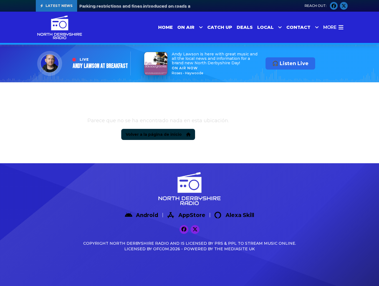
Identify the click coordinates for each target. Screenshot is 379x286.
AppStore (191, 215)
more (329, 27)
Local (265, 27)
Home (165, 27)
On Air (185, 27)
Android (147, 215)
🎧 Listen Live (290, 63)
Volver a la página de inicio (154, 134)
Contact (298, 27)
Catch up (219, 27)
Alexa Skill (240, 215)
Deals (245, 27)
